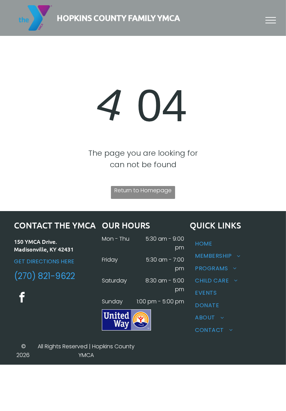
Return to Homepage (143, 190)
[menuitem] (231, 244)
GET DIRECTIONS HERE (44, 261)
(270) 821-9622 (44, 276)
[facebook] (22, 298)
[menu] (271, 20)
